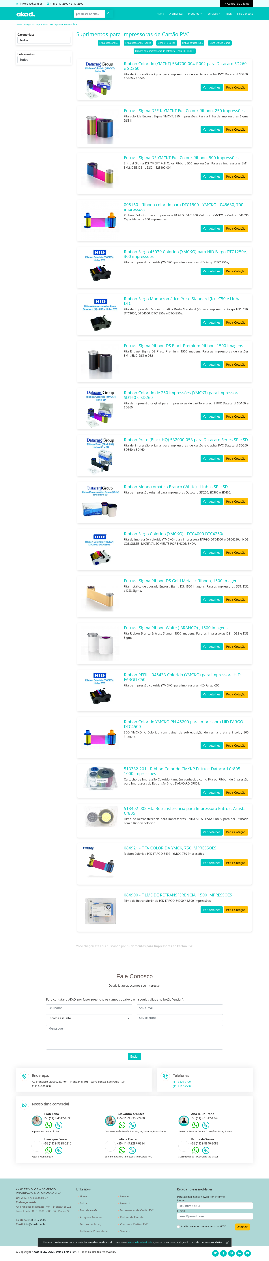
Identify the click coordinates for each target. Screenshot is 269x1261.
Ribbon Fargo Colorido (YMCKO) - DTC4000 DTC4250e (174, 533)
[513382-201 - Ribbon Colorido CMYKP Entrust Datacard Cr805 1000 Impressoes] (100, 778)
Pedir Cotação (236, 87)
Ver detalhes (211, 87)
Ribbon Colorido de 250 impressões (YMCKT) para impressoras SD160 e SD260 (183, 395)
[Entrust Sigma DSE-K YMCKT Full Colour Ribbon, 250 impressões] (100, 126)
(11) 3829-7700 (182, 1081)
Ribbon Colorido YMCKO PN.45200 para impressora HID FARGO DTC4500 (183, 724)
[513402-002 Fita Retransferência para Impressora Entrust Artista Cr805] (100, 816)
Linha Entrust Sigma (220, 42)
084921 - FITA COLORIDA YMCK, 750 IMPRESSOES (170, 848)
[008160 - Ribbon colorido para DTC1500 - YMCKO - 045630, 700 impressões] (100, 220)
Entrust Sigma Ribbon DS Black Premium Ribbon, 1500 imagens (183, 345)
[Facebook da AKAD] (223, 1253)
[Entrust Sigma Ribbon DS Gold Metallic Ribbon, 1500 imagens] (100, 596)
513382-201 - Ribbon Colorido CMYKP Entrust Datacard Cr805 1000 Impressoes (182, 771)
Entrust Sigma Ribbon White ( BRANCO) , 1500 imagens (176, 627)
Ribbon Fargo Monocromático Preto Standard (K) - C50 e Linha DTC (182, 301)
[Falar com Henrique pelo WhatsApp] (48, 1153)
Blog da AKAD (88, 1210)
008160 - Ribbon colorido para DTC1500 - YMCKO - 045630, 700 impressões (183, 207)
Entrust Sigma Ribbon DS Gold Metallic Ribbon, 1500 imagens (182, 580)
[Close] (227, 1243)
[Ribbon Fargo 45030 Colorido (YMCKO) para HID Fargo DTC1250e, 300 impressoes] (100, 267)
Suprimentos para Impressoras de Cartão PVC (58, 24)
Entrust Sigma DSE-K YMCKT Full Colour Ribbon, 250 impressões (184, 110)
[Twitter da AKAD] (215, 1253)
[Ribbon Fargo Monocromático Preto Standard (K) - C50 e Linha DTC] (100, 314)
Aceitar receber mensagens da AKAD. (204, 1226)
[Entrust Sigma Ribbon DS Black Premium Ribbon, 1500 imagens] (100, 361)
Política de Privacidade (140, 1242)
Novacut (125, 1203)
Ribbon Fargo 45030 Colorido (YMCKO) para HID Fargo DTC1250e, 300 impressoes (185, 254)
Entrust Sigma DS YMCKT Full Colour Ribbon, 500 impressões (181, 157)
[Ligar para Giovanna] (132, 1126)
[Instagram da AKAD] (231, 1253)
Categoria (28, 24)
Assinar (242, 1227)
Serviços (125, 1231)
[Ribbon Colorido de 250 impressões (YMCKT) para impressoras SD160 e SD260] (100, 408)
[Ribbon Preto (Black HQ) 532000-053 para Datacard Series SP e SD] (100, 455)
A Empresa (176, 13)
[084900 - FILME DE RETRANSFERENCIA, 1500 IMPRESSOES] (100, 911)
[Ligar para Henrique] (58, 1151)
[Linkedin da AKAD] (239, 1253)
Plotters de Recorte (131, 1217)
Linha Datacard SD (108, 42)
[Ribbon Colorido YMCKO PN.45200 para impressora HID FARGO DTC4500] (100, 737)
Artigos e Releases (91, 1217)
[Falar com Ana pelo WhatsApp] (195, 1128)
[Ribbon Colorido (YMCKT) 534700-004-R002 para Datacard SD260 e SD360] (100, 79)
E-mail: (181, 1211)
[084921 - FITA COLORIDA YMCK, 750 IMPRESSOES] (100, 864)
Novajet (125, 1196)
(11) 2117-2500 (182, 1086)
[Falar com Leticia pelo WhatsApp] (122, 1153)
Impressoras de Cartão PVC (137, 1210)
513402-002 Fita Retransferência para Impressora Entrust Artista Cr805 (185, 811)
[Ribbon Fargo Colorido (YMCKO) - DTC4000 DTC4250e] (100, 549)
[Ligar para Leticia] (132, 1151)
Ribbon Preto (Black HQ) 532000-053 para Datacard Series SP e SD (186, 439)
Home (160, 13)
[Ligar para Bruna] (205, 1151)
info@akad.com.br (31, 3)
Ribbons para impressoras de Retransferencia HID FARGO (164, 50)
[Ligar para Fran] (58, 1126)
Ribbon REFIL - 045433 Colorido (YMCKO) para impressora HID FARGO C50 (182, 677)
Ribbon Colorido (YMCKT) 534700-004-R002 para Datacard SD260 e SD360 (185, 66)
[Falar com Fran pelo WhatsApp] (48, 1128)
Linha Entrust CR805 (192, 42)
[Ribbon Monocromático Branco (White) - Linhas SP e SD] (100, 502)
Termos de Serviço (91, 1224)
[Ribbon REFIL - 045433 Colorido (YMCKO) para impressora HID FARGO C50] (100, 690)
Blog (229, 13)
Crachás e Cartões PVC (134, 1224)
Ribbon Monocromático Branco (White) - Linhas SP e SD (176, 486)
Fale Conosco (245, 13)
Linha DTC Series (166, 42)
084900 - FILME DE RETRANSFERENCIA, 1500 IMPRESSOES (178, 895)
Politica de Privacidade (94, 1231)
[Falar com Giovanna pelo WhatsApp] (122, 1128)
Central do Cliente (238, 3)
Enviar (134, 1056)
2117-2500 (62, 3)
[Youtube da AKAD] (247, 1253)
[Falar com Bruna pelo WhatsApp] (195, 1153)
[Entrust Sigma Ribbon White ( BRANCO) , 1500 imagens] (100, 643)
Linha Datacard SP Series (138, 42)
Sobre (83, 1203)
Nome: (181, 1200)
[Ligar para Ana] (205, 1126)
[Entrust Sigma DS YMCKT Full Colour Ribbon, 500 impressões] (100, 173)
